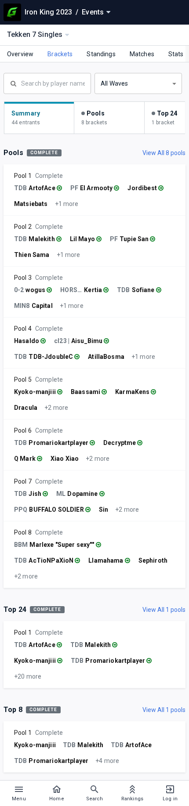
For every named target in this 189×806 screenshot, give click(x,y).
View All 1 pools (163, 609)
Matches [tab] (142, 54)
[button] (138, 83)
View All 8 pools (163, 152)
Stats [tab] (176, 54)
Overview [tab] (20, 54)
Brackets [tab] (60, 54)
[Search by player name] (47, 83)
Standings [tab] (101, 54)
